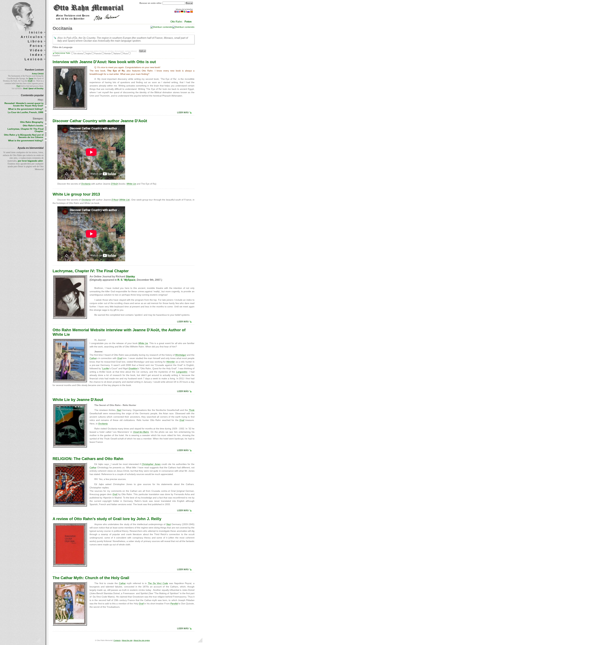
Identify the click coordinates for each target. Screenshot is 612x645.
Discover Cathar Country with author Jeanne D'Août (100, 121)
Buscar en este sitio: (151, 3)
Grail (25, 88)
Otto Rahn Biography (31, 122)
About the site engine (142, 640)
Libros (35, 41)
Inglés (88, 54)
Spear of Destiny (36, 88)
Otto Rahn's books (33, 125)
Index (36, 54)
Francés (97, 54)
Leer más (183, 112)
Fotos (188, 21)
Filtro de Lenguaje (63, 47)
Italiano (117, 54)
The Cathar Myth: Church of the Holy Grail (91, 578)
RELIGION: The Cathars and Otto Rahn (88, 458)
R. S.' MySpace (126, 279)
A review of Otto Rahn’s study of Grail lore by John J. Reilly (107, 519)
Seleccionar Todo (62, 53)
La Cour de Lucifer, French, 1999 (25, 112)
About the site (127, 640)
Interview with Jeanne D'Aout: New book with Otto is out (104, 62)
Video (36, 50)
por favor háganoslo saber (30, 161)
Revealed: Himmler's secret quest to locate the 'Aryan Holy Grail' (24, 104)
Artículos (32, 37)
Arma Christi (38, 74)
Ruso (125, 54)
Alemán (107, 54)
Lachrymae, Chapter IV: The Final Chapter (91, 271)
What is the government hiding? (25, 109)
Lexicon (34, 59)
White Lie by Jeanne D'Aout (78, 399)
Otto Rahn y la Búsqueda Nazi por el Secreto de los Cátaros (24, 136)
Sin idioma (78, 54)
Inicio (36, 32)
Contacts (117, 640)
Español (56, 55)
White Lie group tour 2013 (76, 194)
